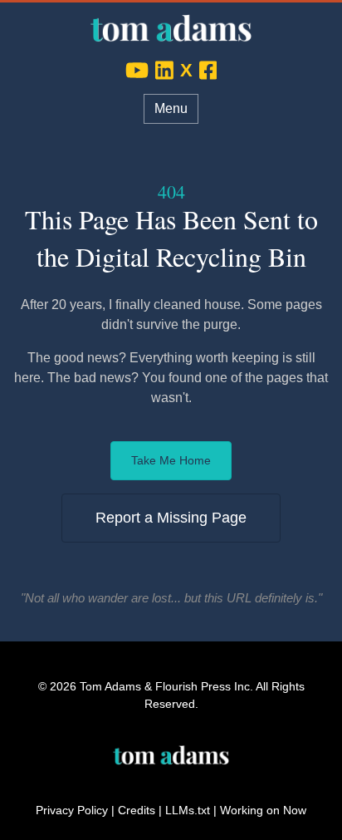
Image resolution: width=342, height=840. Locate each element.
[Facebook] (208, 70)
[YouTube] (137, 70)
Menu (171, 108)
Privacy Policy (72, 810)
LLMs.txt (187, 810)
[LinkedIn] (164, 70)
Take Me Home (171, 460)
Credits (136, 810)
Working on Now (263, 810)
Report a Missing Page (171, 517)
